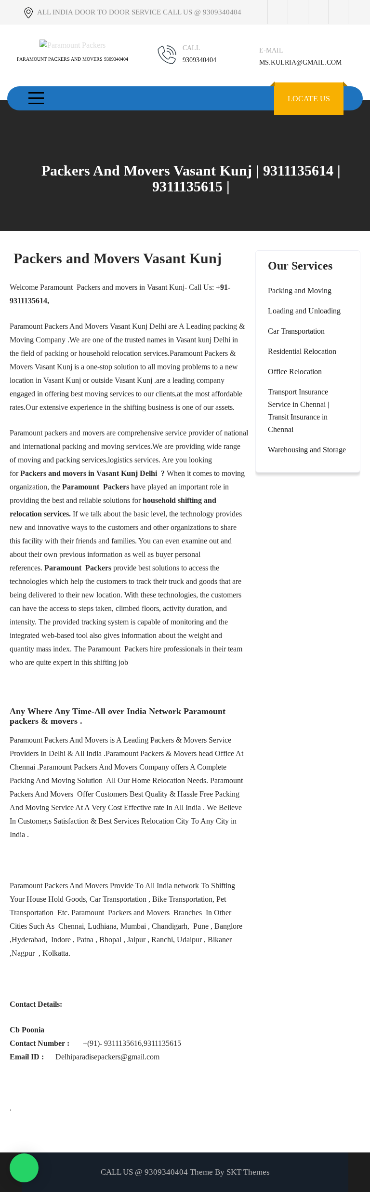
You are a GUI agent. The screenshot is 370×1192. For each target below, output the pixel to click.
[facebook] (277, 12)
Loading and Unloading (304, 311)
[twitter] (298, 12)
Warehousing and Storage (307, 450)
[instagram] (318, 12)
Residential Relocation (302, 351)
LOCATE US (309, 99)
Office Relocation (295, 371)
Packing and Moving (299, 290)
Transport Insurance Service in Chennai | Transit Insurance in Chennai (298, 410)
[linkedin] (338, 12)
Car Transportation (296, 331)
